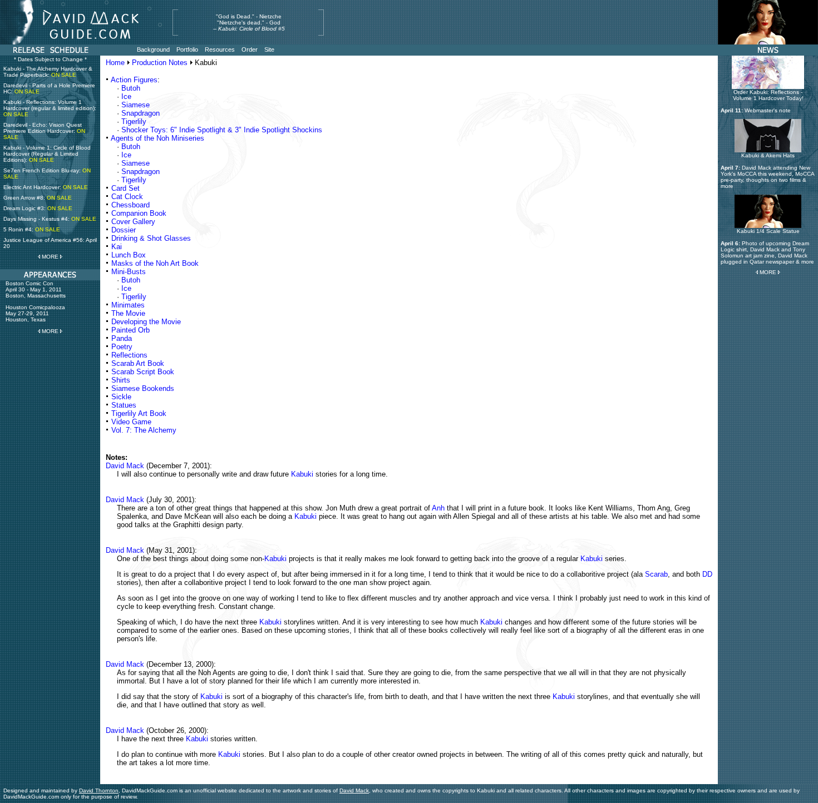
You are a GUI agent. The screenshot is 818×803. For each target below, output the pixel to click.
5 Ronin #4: (31, 229)
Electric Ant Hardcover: (45, 187)
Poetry (121, 347)
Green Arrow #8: (37, 198)
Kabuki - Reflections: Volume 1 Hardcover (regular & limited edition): (49, 108)
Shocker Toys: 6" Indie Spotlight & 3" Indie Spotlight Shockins (221, 130)
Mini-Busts (128, 271)
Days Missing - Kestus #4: (49, 219)
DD (707, 574)
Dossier (123, 230)
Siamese (135, 105)
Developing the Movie (146, 322)
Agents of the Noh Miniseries (157, 138)
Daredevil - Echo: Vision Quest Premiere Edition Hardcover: (44, 131)
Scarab (656, 574)
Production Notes (160, 62)
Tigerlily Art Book (138, 413)
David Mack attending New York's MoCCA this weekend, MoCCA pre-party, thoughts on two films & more (767, 177)
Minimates (128, 305)
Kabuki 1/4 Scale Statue (768, 231)
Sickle (121, 397)
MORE (50, 257)
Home (115, 62)
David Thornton (99, 790)
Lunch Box (128, 255)
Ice (126, 96)
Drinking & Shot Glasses (151, 238)
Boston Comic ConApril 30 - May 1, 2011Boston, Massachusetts (36, 289)
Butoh (130, 88)
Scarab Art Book (137, 363)
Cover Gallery (133, 221)
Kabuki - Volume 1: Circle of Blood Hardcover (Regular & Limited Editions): (47, 154)
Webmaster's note (768, 110)
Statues (123, 405)
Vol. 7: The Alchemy (143, 430)
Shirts (120, 380)
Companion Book (138, 213)
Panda (121, 338)
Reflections (129, 355)
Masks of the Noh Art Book (155, 263)
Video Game (131, 422)
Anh (438, 508)
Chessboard (130, 205)
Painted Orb (130, 330)
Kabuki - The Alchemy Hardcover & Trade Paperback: (47, 72)
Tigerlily (133, 121)
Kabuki (302, 474)
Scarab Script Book (142, 372)
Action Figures (134, 80)
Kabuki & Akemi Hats (768, 155)
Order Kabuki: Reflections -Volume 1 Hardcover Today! (768, 95)
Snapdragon (140, 113)
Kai (116, 246)
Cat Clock (127, 196)
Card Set (125, 188)
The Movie (128, 313)
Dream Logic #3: (37, 208)
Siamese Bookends (142, 388)
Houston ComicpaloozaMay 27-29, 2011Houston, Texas (35, 313)
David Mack (125, 466)
